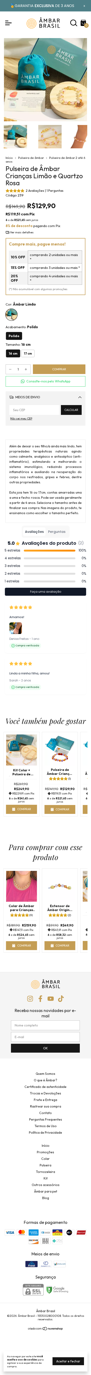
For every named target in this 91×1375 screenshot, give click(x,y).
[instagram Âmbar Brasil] (30, 999)
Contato (45, 1113)
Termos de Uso (46, 1126)
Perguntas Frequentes (45, 1119)
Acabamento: (22, 327)
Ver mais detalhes (21, 232)
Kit (46, 1178)
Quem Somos (45, 1074)
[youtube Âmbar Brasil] (51, 999)
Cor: (21, 304)
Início (9, 158)
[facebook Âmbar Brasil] (40, 999)
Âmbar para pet (45, 1191)
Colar (45, 1159)
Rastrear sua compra (45, 1106)
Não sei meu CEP (21, 418)
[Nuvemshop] (45, 1329)
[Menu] (9, 23)
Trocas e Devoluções (45, 1093)
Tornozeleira (45, 1172)
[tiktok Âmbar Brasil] (61, 999)
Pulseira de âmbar (31, 158)
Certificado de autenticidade (45, 1087)
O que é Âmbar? (45, 1080)
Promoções (45, 1152)
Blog (45, 1198)
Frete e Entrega (45, 1100)
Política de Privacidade (45, 1132)
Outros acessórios (46, 1185)
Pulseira (45, 1165)
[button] (45, 381)
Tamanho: (18, 344)
